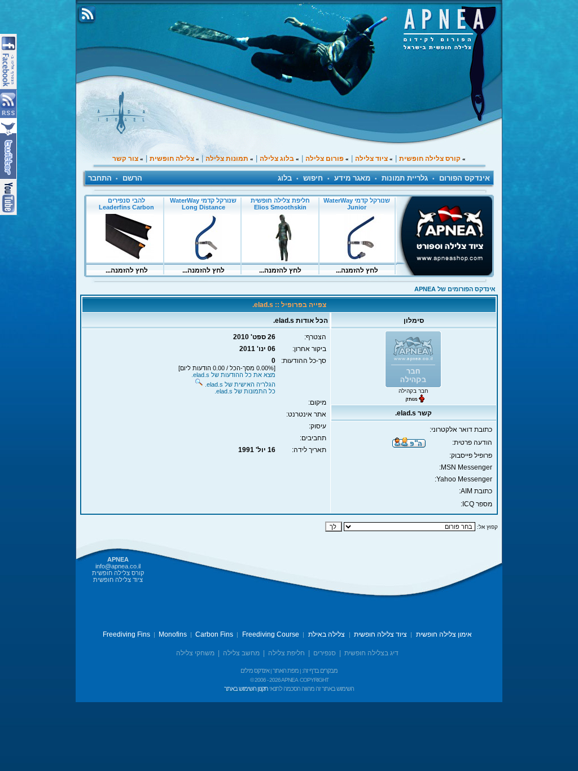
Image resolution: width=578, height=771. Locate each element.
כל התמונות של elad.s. (244, 391)
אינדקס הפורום (464, 178)
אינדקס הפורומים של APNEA (455, 289)
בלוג (285, 178)
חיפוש (313, 178)
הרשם (132, 178)
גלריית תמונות (405, 178)
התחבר (100, 178)
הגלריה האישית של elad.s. (240, 384)
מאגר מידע (352, 178)
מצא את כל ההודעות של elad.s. (233, 374)
